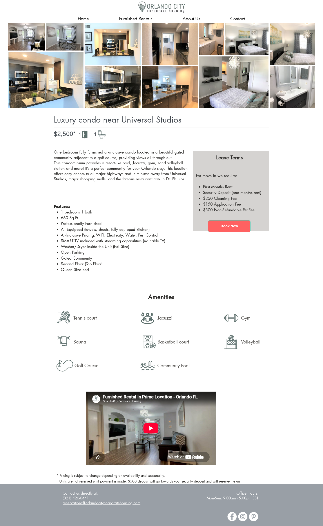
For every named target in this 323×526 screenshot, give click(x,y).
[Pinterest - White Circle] (253, 516)
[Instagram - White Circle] (242, 516)
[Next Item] (307, 65)
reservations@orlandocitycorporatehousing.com (101, 503)
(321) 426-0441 (76, 498)
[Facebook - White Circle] (232, 516)
